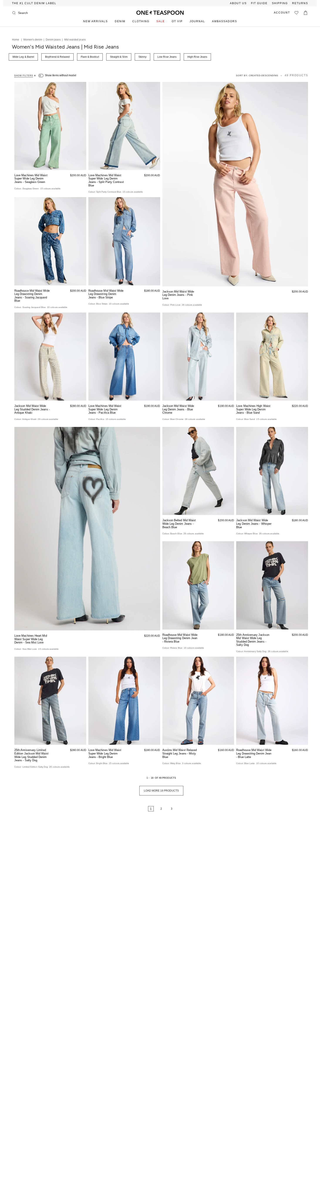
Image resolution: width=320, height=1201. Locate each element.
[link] (137, 809)
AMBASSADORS (224, 21)
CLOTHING (140, 21)
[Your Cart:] (305, 12)
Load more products (161, 790)
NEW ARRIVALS (95, 21)
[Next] (185, 809)
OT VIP (177, 21)
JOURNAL (197, 21)
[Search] (14, 13)
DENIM (120, 21)
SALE (160, 21)
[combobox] (35, 13)
